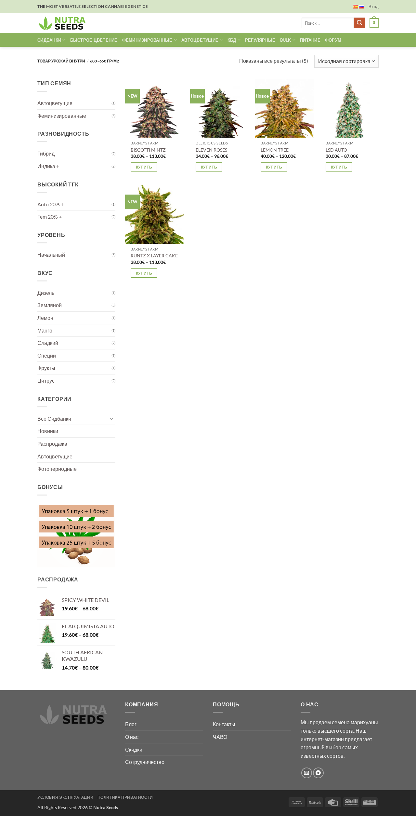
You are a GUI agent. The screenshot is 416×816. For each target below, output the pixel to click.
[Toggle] (111, 418)
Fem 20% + (49, 216)
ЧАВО (220, 737)
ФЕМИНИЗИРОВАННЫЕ (147, 40)
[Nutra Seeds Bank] (64, 23)
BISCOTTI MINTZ (148, 150)
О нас (131, 737)
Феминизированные (61, 116)
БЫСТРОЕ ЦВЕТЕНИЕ (94, 40)
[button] (374, 6)
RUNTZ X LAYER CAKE (154, 255)
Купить (144, 167)
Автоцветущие (54, 103)
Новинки (47, 431)
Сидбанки (49, 40)
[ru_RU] (361, 6)
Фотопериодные (57, 469)
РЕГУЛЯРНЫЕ (260, 40)
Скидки (133, 749)
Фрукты (46, 368)
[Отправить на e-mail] (306, 773)
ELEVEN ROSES (211, 150)
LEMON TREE (275, 150)
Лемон (45, 318)
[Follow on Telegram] (318, 773)
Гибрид (46, 153)
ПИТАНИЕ (310, 40)
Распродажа (52, 444)
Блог (130, 724)
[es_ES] (355, 6)
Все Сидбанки (54, 418)
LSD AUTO (336, 150)
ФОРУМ (333, 40)
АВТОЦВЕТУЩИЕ (199, 40)
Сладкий (47, 343)
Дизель (45, 293)
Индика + (48, 166)
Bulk (285, 40)
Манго (44, 330)
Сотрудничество (144, 762)
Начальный (51, 255)
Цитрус (46, 380)
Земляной (49, 305)
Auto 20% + (50, 204)
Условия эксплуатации (65, 797)
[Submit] (359, 23)
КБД (232, 40)
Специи (46, 355)
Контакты (224, 724)
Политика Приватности (125, 797)
